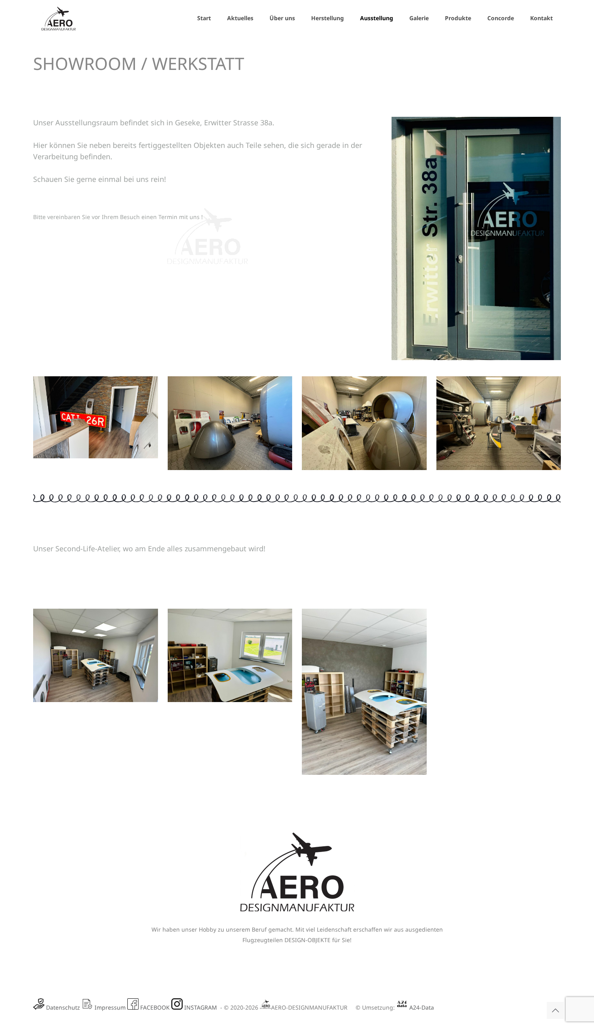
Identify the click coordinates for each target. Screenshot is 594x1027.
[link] (95, 417)
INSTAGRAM (201, 1007)
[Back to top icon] (555, 1010)
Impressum (109, 1007)
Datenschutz (62, 1007)
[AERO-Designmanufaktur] (58, 18)
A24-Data (421, 1007)
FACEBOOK (155, 1007)
